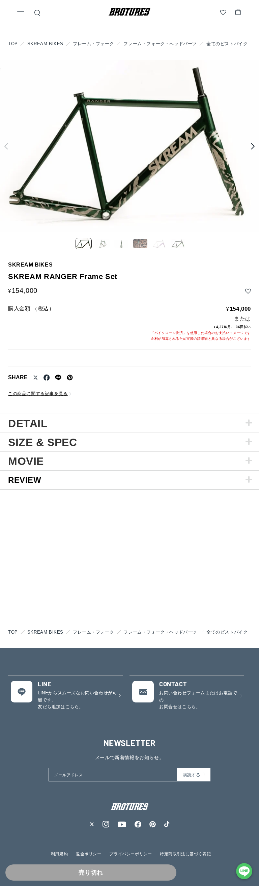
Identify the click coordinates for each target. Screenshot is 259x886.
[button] (20, 13)
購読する (191, 774)
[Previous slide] (6, 146)
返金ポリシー (89, 854)
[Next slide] (253, 146)
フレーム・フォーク (93, 43)
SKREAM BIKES (45, 43)
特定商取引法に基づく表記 (185, 854)
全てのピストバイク (227, 43)
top (13, 43)
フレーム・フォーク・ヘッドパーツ (160, 43)
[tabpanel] (129, 423)
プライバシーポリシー (130, 854)
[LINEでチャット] (244, 871)
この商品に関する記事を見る (38, 393)
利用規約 (59, 854)
